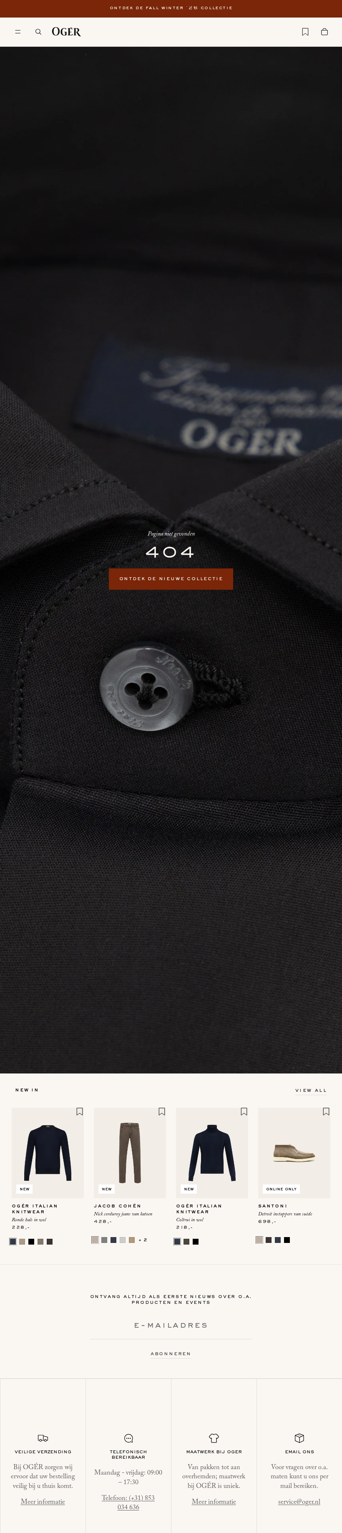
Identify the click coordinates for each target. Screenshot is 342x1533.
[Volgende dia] (74, 1153)
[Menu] (18, 31)
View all (311, 1090)
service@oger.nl (299, 1502)
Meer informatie (43, 1502)
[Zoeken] (38, 32)
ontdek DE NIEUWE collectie (171, 578)
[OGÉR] (66, 31)
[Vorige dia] (21, 1153)
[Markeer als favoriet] (79, 1111)
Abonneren (171, 1353)
